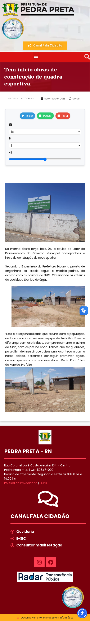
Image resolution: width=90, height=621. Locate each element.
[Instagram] (39, 562)
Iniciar (29, 115)
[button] (36, 55)
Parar (65, 115)
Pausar (47, 115)
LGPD (43, 483)
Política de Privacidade (20, 483)
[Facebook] (51, 562)
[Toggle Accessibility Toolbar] (82, 613)
